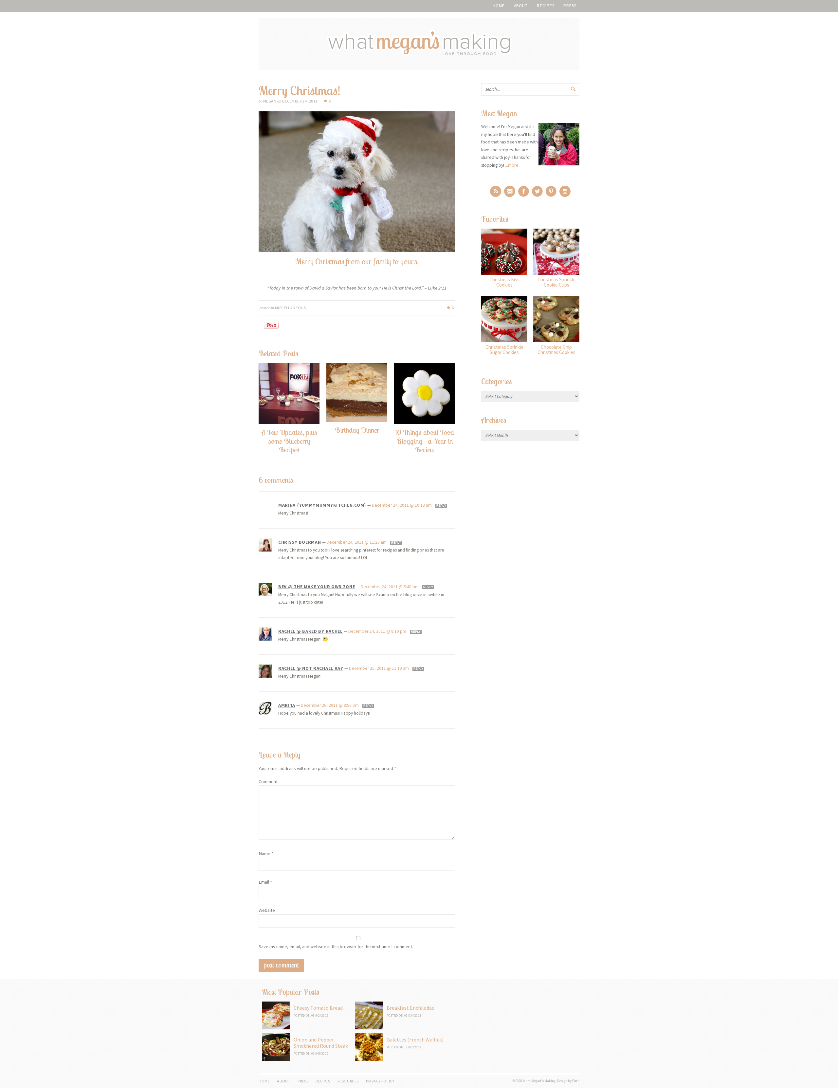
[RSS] (495, 191)
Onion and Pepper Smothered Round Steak (321, 1042)
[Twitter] (537, 191)
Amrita (286, 705)
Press (569, 6)
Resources (348, 1081)
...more (512, 165)
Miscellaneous (290, 307)
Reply (441, 505)
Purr (575, 1081)
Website (267, 910)
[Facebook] (523, 191)
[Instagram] (565, 191)
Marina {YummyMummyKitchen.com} (322, 505)
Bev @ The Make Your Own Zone (316, 587)
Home (499, 6)
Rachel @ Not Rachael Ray (310, 668)
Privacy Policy (380, 1081)
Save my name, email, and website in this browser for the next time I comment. (336, 946)
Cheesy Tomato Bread (318, 1007)
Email (265, 882)
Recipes (545, 6)
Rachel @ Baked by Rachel (310, 631)
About (521, 6)
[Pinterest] (551, 191)
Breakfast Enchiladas (410, 1007)
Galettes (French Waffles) (415, 1039)
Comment (268, 781)
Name (266, 853)
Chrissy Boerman (299, 542)
